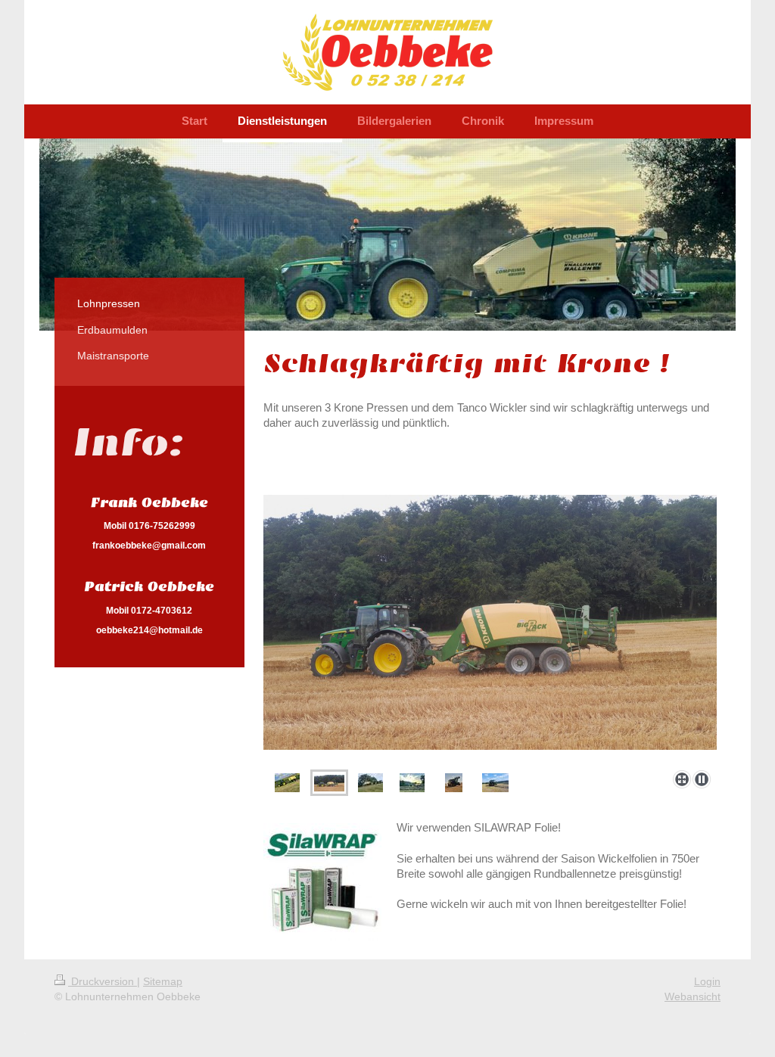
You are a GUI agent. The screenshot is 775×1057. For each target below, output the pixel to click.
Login (707, 981)
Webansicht (693, 996)
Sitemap (162, 981)
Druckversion (102, 981)
